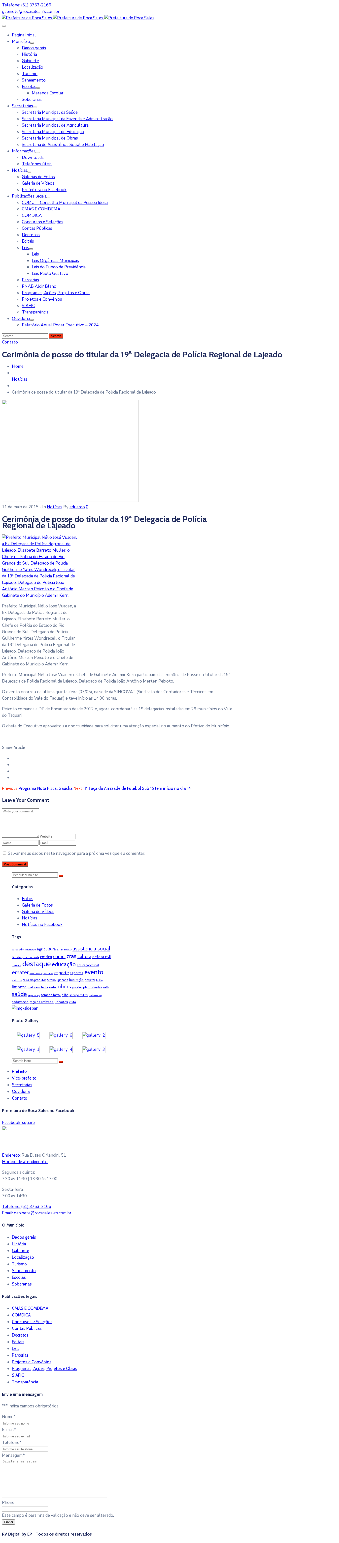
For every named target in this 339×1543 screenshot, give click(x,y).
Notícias (19, 170)
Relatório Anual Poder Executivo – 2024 (60, 325)
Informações (23, 151)
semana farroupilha (54, 995)
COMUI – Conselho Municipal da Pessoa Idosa (65, 202)
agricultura (46, 948)
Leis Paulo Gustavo (50, 273)
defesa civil (101, 957)
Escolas (29, 86)
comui (59, 956)
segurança (34, 995)
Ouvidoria (21, 318)
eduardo (77, 507)
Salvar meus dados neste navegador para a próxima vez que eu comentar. (76, 853)
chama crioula (31, 957)
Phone (8, 1502)
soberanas (20, 1002)
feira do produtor (34, 980)
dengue (16, 965)
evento (93, 972)
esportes (76, 973)
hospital (90, 980)
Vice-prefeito (24, 1078)
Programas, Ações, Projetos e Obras (56, 293)
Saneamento (34, 80)
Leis (25, 248)
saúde (19, 994)
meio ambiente (38, 987)
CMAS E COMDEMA (41, 209)
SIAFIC (28, 306)
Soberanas (32, 99)
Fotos (27, 899)
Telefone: (26, 1206)
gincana (62, 980)
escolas (48, 973)
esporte (61, 972)
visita (72, 1002)
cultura (84, 956)
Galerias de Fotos (38, 177)
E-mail (9, 1429)
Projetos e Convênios (42, 299)
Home (18, 366)
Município (21, 41)
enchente (36, 973)
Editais (28, 241)
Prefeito (19, 1071)
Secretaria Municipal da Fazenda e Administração (67, 119)
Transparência (35, 312)
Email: (36, 1213)
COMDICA (32, 215)
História (29, 54)
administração (27, 949)
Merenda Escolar (48, 93)
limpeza (19, 986)
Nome (9, 1417)
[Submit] (61, 876)
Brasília (17, 957)
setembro (95, 995)
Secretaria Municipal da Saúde (50, 112)
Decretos (31, 235)
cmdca (46, 956)
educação (64, 964)
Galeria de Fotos (37, 905)
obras (64, 986)
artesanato (64, 949)
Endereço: (11, 1155)
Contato (19, 1098)
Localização (32, 67)
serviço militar (78, 995)
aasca (15, 949)
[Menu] (32, 43)
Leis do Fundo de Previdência (59, 267)
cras (71, 956)
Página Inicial (24, 35)
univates (61, 1002)
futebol (51, 980)
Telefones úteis (37, 164)
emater (20, 972)
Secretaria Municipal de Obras (50, 138)
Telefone (12, 1442)
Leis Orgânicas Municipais (55, 260)
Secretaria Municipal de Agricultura (55, 125)
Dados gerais (34, 48)
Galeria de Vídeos (38, 183)
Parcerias (30, 280)
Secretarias (22, 106)
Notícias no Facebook (42, 924)
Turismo (29, 74)
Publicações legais (29, 196)
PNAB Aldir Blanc (39, 286)
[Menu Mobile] (4, 26)
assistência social (91, 948)
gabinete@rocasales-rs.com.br (31, 11)
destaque (36, 963)
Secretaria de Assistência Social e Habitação (63, 144)
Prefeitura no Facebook (44, 190)
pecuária (77, 987)
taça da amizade (42, 1002)
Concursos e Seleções (42, 222)
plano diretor (92, 987)
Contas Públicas (37, 228)
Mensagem (13, 1455)
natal (53, 987)
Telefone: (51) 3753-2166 (26, 5)
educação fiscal (88, 965)
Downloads (33, 157)
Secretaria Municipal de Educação (53, 132)
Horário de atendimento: (25, 1162)
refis (106, 987)
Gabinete (30, 61)
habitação (76, 980)
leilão (99, 980)
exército (17, 980)
